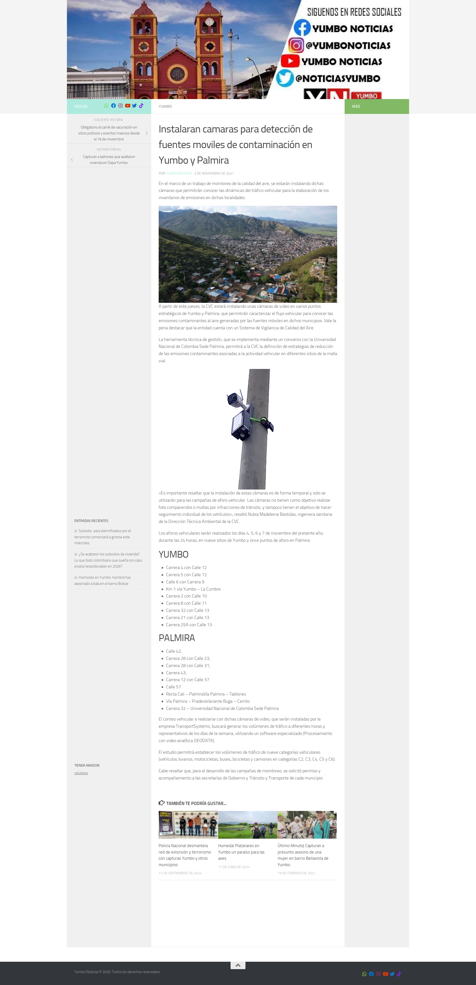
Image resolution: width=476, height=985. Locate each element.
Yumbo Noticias (179, 173)
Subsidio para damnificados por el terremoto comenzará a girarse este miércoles (102, 537)
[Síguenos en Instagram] (120, 105)
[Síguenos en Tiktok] (141, 105)
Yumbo (165, 106)
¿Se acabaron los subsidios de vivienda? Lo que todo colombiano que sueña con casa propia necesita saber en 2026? (108, 560)
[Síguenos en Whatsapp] (106, 105)
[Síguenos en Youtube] (127, 105)
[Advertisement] (109, 249)
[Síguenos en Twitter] (134, 105)
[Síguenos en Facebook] (113, 105)
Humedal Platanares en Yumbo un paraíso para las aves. (241, 852)
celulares (81, 773)
